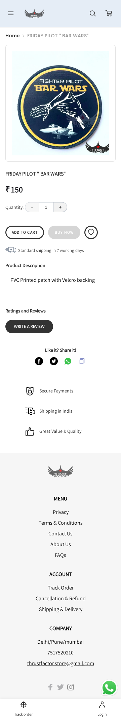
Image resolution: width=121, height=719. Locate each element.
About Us (60, 544)
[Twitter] (60, 687)
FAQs (60, 555)
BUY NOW (64, 232)
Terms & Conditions (61, 522)
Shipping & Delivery (60, 609)
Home (12, 35)
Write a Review (29, 326)
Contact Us (60, 533)
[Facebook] (50, 687)
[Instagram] (71, 687)
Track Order (61, 587)
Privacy (61, 512)
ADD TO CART (25, 232)
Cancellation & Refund (61, 598)
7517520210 (60, 652)
